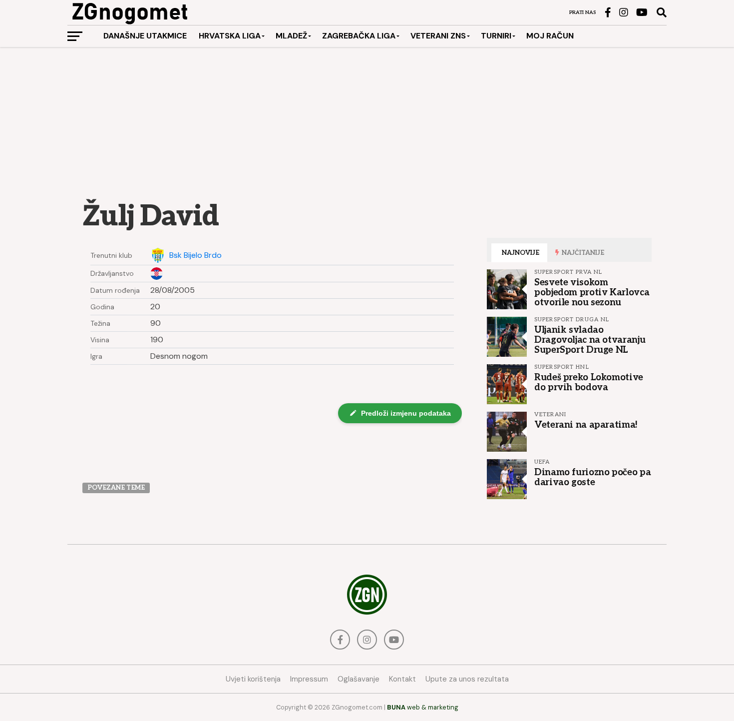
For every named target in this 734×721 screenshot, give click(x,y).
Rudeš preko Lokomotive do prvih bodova (588, 382)
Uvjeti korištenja (253, 679)
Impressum (309, 679)
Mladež (291, 35)
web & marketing (422, 707)
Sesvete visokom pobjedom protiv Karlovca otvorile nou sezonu (591, 292)
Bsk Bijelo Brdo (195, 255)
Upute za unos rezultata (467, 679)
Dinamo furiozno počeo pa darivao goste (592, 477)
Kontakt (402, 679)
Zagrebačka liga (358, 35)
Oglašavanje (358, 679)
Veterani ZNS (438, 35)
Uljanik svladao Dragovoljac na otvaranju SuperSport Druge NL (589, 339)
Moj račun (550, 35)
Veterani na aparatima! (586, 424)
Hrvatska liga (230, 35)
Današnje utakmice (145, 35)
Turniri (496, 35)
